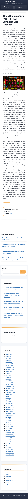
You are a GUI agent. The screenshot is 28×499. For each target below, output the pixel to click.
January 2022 (9, 451)
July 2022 (8, 439)
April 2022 (8, 445)
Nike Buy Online (10, 1)
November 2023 (10, 409)
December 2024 (10, 386)
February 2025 (9, 383)
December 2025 (10, 367)
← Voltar (6, 204)
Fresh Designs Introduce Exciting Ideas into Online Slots (13, 308)
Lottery (7, 478)
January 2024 (9, 405)
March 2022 (9, 447)
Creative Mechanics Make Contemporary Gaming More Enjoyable (12, 295)
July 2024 (8, 396)
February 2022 (9, 449)
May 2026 (8, 360)
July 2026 (8, 356)
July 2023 (8, 417)
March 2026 (9, 362)
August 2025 (9, 371)
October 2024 (9, 390)
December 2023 (10, 407)
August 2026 (9, 354)
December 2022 (10, 430)
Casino (7, 474)
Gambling (8, 476)
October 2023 (9, 411)
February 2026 (9, 364)
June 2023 (8, 419)
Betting (7, 472)
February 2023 (9, 426)
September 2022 (10, 436)
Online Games (9, 480)
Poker (7, 482)
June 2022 (8, 441)
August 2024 (9, 394)
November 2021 (10, 455)
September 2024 (10, 392)
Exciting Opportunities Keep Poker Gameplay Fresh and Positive (13, 302)
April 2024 (8, 400)
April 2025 (8, 379)
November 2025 (10, 369)
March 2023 (9, 424)
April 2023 (8, 422)
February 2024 (9, 403)
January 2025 (9, 384)
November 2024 (10, 388)
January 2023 (9, 428)
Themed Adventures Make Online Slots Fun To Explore (13, 288)
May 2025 (8, 377)
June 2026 (8, 358)
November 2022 (10, 432)
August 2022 (9, 438)
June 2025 (8, 375)
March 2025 (9, 381)
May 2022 (8, 443)
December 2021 (10, 453)
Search (4, 268)
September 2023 (10, 413)
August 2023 (9, 415)
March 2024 (9, 402)
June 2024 (8, 398)
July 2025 (8, 373)
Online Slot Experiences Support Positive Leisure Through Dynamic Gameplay (13, 315)
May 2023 (8, 420)
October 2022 (9, 434)
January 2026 (9, 365)
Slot (11, 213)
